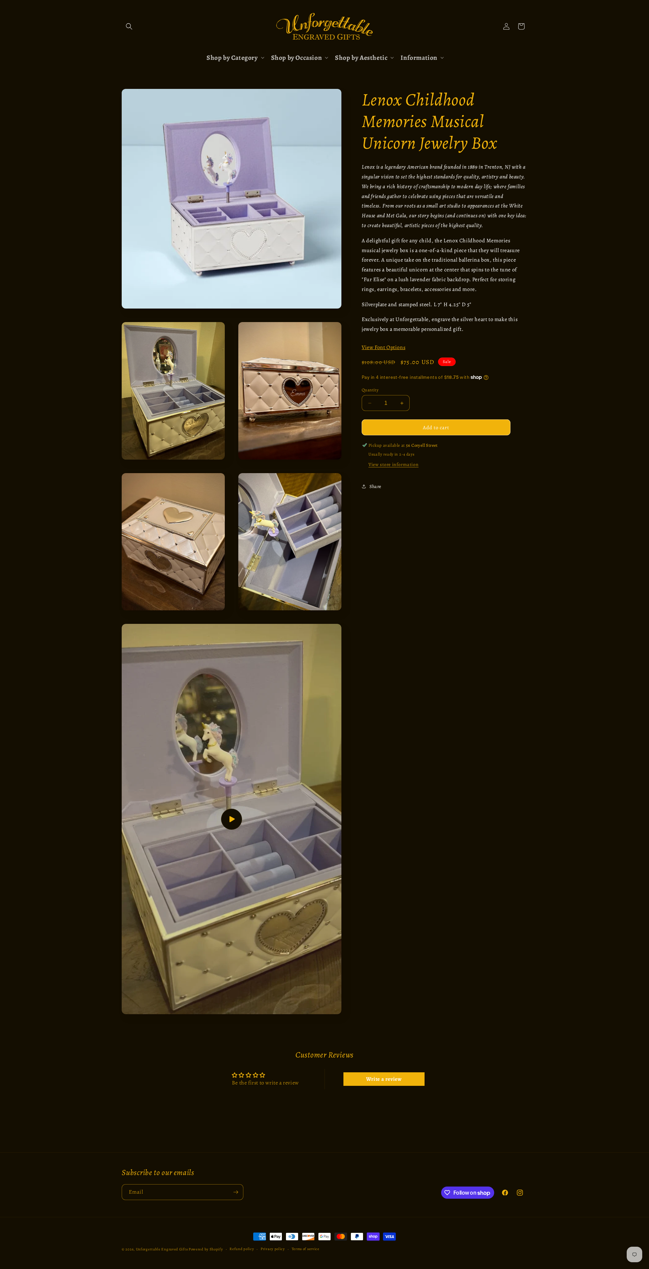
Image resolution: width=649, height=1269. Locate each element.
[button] (129, 26)
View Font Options (383, 347)
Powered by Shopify (206, 1249)
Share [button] (375, 486)
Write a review (384, 1078)
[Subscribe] (235, 1192)
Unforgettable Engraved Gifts (162, 1249)
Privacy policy (273, 1248)
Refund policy (242, 1248)
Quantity (370, 390)
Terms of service (305, 1248)
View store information (393, 464)
